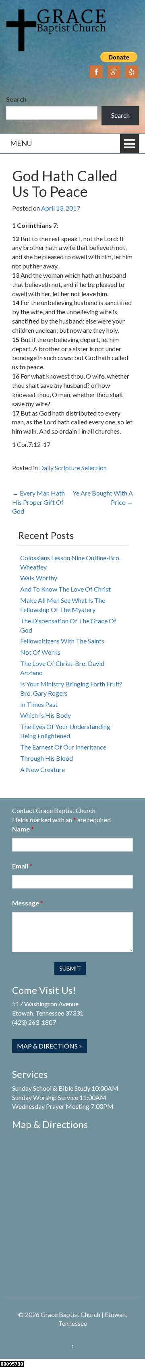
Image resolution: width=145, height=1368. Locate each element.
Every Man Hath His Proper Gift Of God (38, 502)
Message (27, 903)
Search (16, 99)
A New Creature (42, 769)
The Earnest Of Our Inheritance (63, 747)
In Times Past (39, 704)
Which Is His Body (45, 715)
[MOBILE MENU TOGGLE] (129, 143)
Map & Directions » (49, 1046)
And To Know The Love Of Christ (65, 589)
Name (23, 829)
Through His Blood (46, 758)
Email (22, 866)
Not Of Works (40, 652)
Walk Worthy (38, 578)
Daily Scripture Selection (73, 467)
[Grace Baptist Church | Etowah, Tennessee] (56, 29)
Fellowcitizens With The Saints (62, 641)
